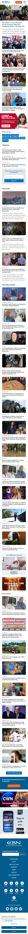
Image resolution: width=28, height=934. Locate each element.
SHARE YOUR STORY (14, 786)
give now (18, 2)
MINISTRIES (14, 859)
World (12, 135)
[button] (24, 2)
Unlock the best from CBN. (10, 851)
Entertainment (6, 138)
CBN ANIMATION (14, 875)
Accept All (14, 931)
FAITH (14, 862)
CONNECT (14, 867)
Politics (8, 135)
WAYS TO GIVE (14, 864)
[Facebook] (11, 908)
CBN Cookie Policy (9, 921)
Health (12, 138)
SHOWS (14, 872)
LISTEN (14, 878)
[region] (14, 923)
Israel (17, 135)
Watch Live (5, 141)
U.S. (4, 135)
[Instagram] (16, 908)
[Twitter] (20, 908)
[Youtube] (7, 908)
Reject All (14, 927)
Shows (17, 138)
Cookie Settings (14, 923)
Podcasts (22, 138)
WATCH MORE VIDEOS (14, 773)
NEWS (14, 870)
